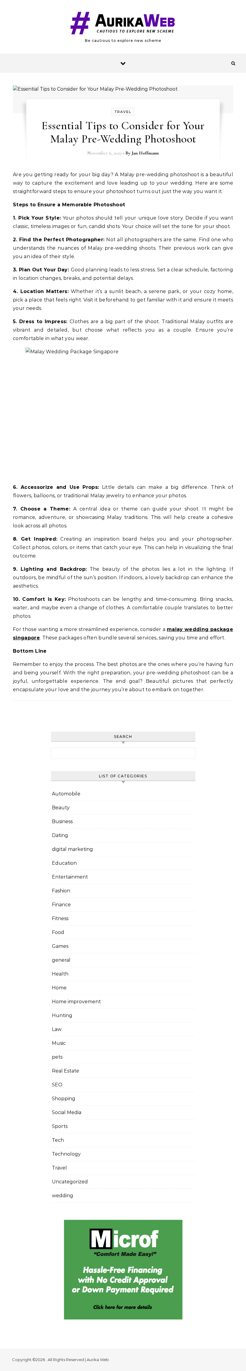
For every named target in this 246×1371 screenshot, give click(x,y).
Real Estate (65, 1071)
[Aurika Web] (123, 24)
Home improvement (76, 1001)
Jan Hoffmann (145, 153)
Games (60, 946)
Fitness (60, 918)
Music (59, 1043)
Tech (58, 1140)
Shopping (63, 1098)
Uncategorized (70, 1182)
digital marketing (72, 849)
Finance (61, 904)
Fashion (61, 891)
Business (62, 821)
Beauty (61, 807)
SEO (57, 1085)
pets (57, 1057)
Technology (66, 1154)
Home (59, 988)
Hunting (62, 1015)
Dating (60, 835)
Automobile (66, 794)
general (61, 960)
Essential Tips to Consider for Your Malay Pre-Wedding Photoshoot (123, 132)
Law (57, 1029)
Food (58, 932)
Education (64, 863)
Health (60, 974)
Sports (60, 1126)
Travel (123, 112)
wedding (62, 1195)
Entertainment (70, 877)
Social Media (66, 1112)
